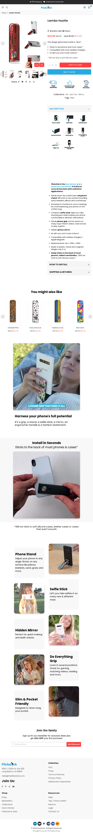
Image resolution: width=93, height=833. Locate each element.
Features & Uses (9, 811)
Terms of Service (56, 774)
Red (72, 97)
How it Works (8, 808)
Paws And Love (35, 328)
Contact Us (53, 811)
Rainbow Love (57, 328)
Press (51, 771)
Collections (7, 804)
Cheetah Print (13, 328)
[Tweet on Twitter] (22, 82)
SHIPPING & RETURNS (60, 271)
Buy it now (69, 72)
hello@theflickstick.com (13, 776)
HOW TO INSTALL (58, 264)
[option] (24, 43)
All (67, 94)
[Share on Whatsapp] (30, 82)
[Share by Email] (33, 82)
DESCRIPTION (56, 108)
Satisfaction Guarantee (54, 2)
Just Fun (73, 94)
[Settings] (84, 7)
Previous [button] (3, 43)
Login (50, 808)
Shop (4, 797)
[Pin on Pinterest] (26, 82)
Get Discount (74, 744)
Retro (81, 94)
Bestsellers (7, 800)
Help (50, 797)
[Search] (7, 7)
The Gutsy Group (53, 831)
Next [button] (45, 43)
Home (4, 13)
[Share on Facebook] (19, 82)
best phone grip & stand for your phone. (66, 185)
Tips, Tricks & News (57, 800)
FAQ (50, 767)
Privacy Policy (54, 778)
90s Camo (80, 328)
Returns (52, 804)
